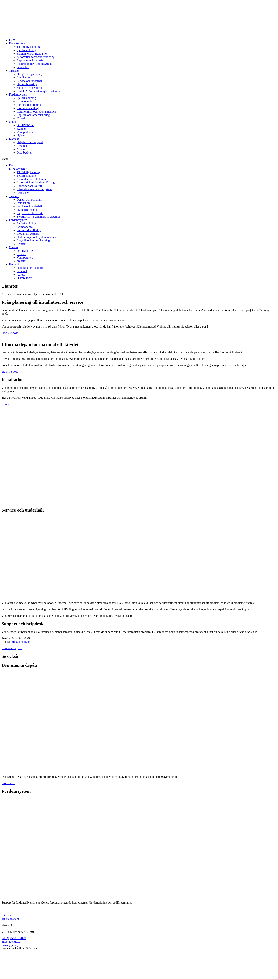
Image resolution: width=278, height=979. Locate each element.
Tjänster (14, 70)
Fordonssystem (18, 94)
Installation (23, 77)
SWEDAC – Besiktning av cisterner (38, 91)
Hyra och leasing (27, 84)
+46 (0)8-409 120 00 (14, 938)
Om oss (13, 121)
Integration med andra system (34, 63)
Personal (22, 145)
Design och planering (29, 74)
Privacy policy (10, 945)
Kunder (21, 128)
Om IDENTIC (25, 125)
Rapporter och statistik (30, 60)
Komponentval (25, 101)
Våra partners (25, 132)
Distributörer (24, 152)
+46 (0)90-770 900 (13, 961)
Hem (12, 40)
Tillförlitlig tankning (28, 46)
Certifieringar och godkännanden (36, 111)
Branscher (23, 67)
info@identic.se (20, 641)
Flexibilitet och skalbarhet (32, 53)
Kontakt (21, 118)
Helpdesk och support (30, 142)
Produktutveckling (28, 108)
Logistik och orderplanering (33, 115)
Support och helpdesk (30, 87)
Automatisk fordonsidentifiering (36, 57)
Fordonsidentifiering (29, 104)
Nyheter (21, 135)
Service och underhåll (30, 80)
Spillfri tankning (26, 50)
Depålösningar (17, 43)
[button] (139, 159)
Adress (21, 149)
